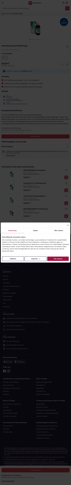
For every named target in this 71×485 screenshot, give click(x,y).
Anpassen (34, 259)
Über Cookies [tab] (58, 230)
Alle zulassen (58, 259)
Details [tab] (35, 230)
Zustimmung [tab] (12, 230)
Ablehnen (13, 259)
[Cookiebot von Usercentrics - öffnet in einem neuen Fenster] (61, 225)
